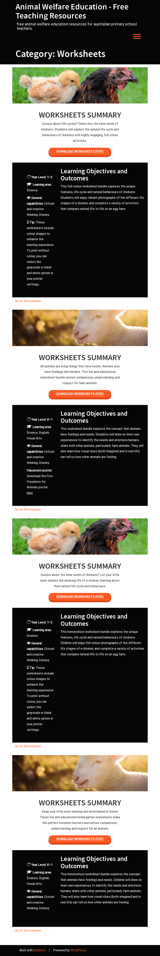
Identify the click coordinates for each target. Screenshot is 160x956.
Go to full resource (28, 301)
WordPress (78, 950)
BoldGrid (39, 950)
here (30, 493)
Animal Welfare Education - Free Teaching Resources (72, 11)
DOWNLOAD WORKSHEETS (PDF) (79, 151)
